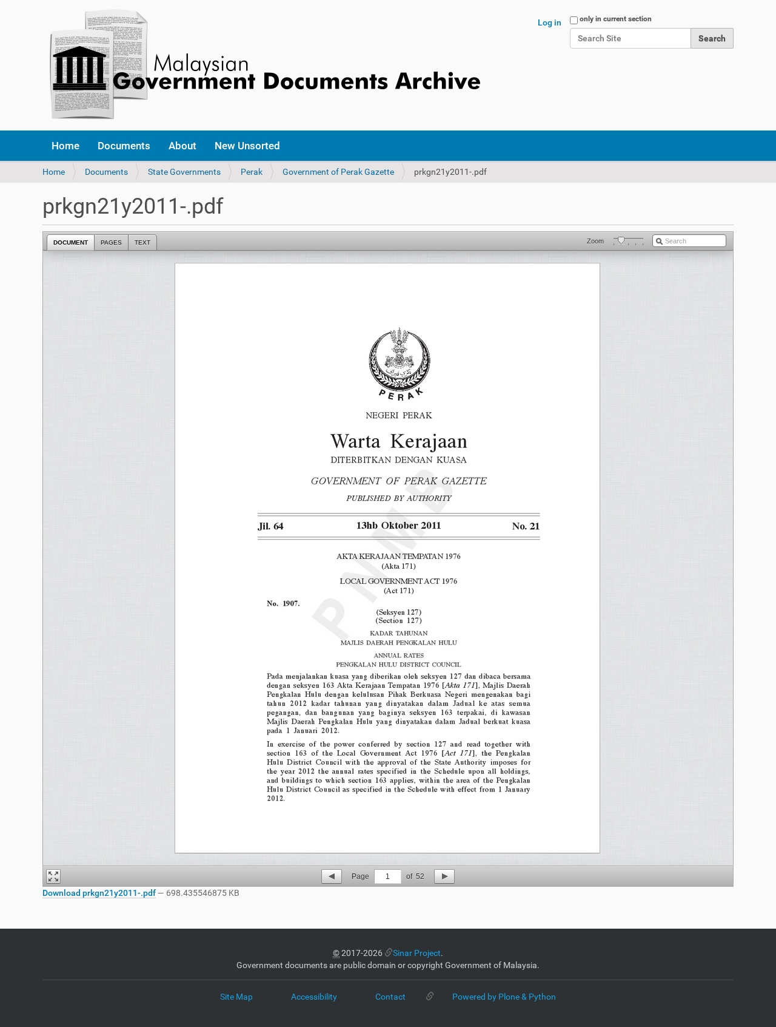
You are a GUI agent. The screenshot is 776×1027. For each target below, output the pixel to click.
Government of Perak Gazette (338, 172)
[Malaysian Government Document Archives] (261, 65)
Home (65, 146)
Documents (124, 146)
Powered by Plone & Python (504, 997)
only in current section (616, 19)
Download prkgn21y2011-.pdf (99, 893)
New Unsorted (247, 146)
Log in (549, 22)
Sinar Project (417, 953)
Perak (252, 172)
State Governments (184, 172)
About (182, 146)
